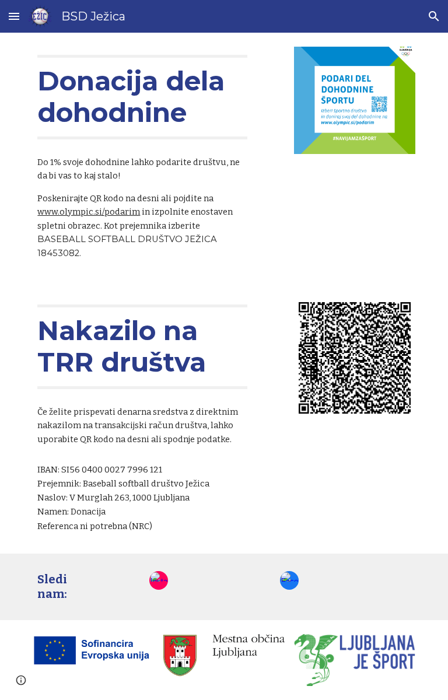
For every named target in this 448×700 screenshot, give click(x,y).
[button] (14, 16)
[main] (142, 97)
